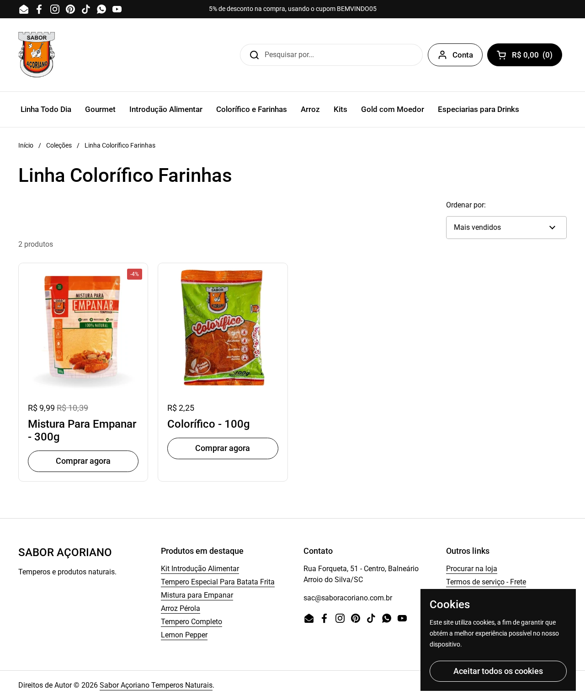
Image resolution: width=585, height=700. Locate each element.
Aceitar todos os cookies (498, 671)
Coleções (59, 145)
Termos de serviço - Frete (486, 582)
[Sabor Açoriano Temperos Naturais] (36, 55)
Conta (462, 54)
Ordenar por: (466, 205)
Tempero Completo (191, 621)
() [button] (535, 56)
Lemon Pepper (184, 635)
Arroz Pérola (180, 608)
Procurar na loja (471, 568)
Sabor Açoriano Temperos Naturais (156, 685)
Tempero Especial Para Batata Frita (218, 582)
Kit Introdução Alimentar (200, 568)
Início (25, 145)
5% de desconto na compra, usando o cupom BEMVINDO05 (293, 8)
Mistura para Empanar (197, 595)
